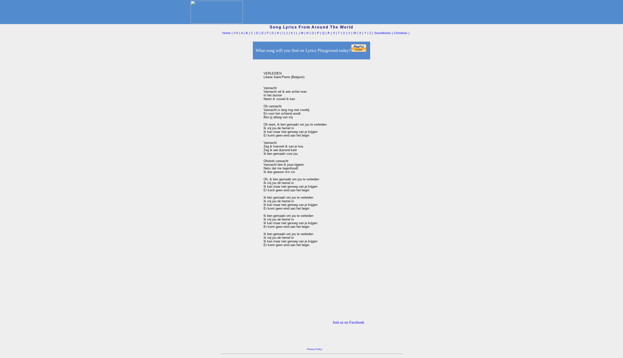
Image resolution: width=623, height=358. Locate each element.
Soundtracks (382, 33)
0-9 (236, 33)
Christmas (400, 33)
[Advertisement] (240, 134)
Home (226, 33)
